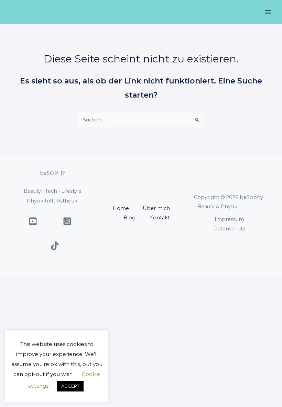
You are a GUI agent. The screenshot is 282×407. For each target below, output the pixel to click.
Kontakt (159, 218)
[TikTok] (55, 246)
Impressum (229, 219)
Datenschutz (229, 229)
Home (121, 208)
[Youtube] (33, 221)
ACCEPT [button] (70, 386)
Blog (129, 218)
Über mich (156, 208)
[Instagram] (67, 221)
